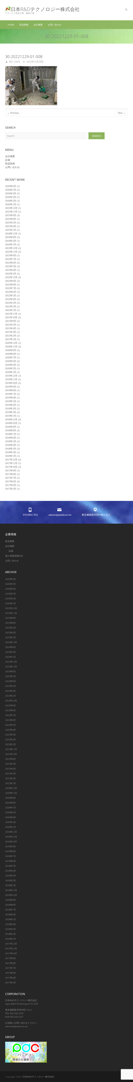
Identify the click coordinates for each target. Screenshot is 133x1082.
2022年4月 (10, 299)
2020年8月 (10, 354)
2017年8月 (10, 474)
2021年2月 (10, 335)
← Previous (13, 113)
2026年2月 (10, 200)
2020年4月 (10, 365)
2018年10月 (11, 423)
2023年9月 (10, 255)
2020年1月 (10, 372)
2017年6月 (10, 481)
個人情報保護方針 (14, 556)
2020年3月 (10, 368)
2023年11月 (11, 252)
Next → (122, 113)
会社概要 (38, 24)
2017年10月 (11, 467)
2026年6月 (10, 186)
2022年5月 (10, 295)
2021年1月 (10, 339)
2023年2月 (10, 273)
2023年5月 (10, 266)
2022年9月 (10, 281)
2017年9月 (10, 470)
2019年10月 (11, 383)
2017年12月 (11, 459)
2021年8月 (10, 321)
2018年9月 (10, 427)
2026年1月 (10, 204)
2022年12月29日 (34, 61)
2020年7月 (10, 357)
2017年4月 (10, 485)
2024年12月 (11, 233)
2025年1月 (10, 230)
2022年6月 (10, 292)
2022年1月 (10, 310)
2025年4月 (10, 226)
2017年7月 (10, 478)
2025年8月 (10, 219)
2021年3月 (10, 332)
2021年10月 (11, 317)
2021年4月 (10, 328)
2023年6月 (10, 262)
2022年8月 (10, 284)
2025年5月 (10, 222)
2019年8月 (10, 390)
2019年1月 (10, 416)
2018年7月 (10, 434)
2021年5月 (10, 324)
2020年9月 (10, 350)
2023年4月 (10, 270)
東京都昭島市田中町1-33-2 (96, 515)
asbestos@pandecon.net (59, 515)
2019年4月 (10, 405)
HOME (11, 24)
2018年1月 (10, 456)
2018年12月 (11, 419)
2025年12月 (11, 208)
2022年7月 (10, 288)
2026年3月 (10, 197)
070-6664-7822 (30, 515)
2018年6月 (10, 437)
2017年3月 (10, 489)
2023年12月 (11, 248)
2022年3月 (10, 303)
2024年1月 (10, 244)
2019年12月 (11, 375)
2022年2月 (10, 306)
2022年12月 (11, 277)
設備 (7, 160)
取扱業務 (23, 24)
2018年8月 (10, 430)
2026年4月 (10, 193)
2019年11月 (11, 379)
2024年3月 (10, 241)
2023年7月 (10, 259)
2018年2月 (10, 452)
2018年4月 (10, 445)
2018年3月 (10, 448)
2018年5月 (10, 441)
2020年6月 (10, 361)
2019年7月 (10, 394)
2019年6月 (10, 397)
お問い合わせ (54, 24)
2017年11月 (11, 463)
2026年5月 (10, 190)
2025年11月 (11, 211)
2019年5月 (10, 401)
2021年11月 (11, 314)
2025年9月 (10, 215)
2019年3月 (10, 408)
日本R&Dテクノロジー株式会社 (45, 9)
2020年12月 (11, 343)
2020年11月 (11, 346)
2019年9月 (10, 386)
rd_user (14, 61)
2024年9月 (10, 237)
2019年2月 (10, 412)
